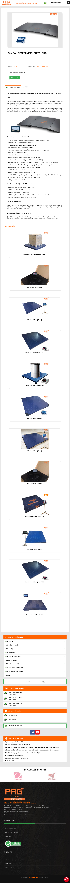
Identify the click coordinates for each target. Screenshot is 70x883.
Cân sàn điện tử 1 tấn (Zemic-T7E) (34, 385)
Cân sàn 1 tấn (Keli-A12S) (34, 483)
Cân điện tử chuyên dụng (13, 656)
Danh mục (12, 72)
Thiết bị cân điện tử (11, 660)
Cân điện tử (9, 641)
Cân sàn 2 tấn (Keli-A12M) (34, 287)
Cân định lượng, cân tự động (14, 667)
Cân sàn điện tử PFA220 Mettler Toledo (34, 254)
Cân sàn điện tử (20, 72)
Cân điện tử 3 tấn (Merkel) (34, 418)
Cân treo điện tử (10, 652)
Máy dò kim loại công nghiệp (14, 671)
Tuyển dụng (8, 863)
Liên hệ (7, 859)
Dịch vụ (8, 675)
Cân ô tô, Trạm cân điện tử (13, 664)
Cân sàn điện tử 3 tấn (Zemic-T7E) (34, 352)
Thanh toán (8, 836)
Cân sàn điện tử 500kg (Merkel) (34, 614)
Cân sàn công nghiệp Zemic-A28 (34, 516)
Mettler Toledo (26, 101)
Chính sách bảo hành (10, 828)
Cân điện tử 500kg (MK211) (34, 549)
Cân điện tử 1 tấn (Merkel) (34, 320)
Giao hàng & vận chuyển (11, 832)
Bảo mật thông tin (9, 867)
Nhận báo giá (14, 78)
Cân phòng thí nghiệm (12, 645)
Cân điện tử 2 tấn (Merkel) (34, 451)
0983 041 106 (18, 725)
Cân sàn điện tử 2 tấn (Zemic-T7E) (34, 582)
